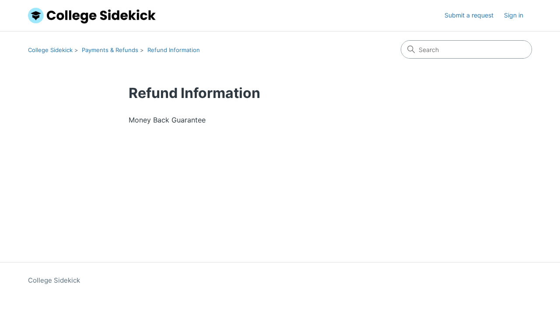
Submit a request (469, 15)
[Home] (92, 15)
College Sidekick (50, 49)
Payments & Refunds (110, 49)
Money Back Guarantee (167, 120)
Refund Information (173, 49)
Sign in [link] (513, 15)
